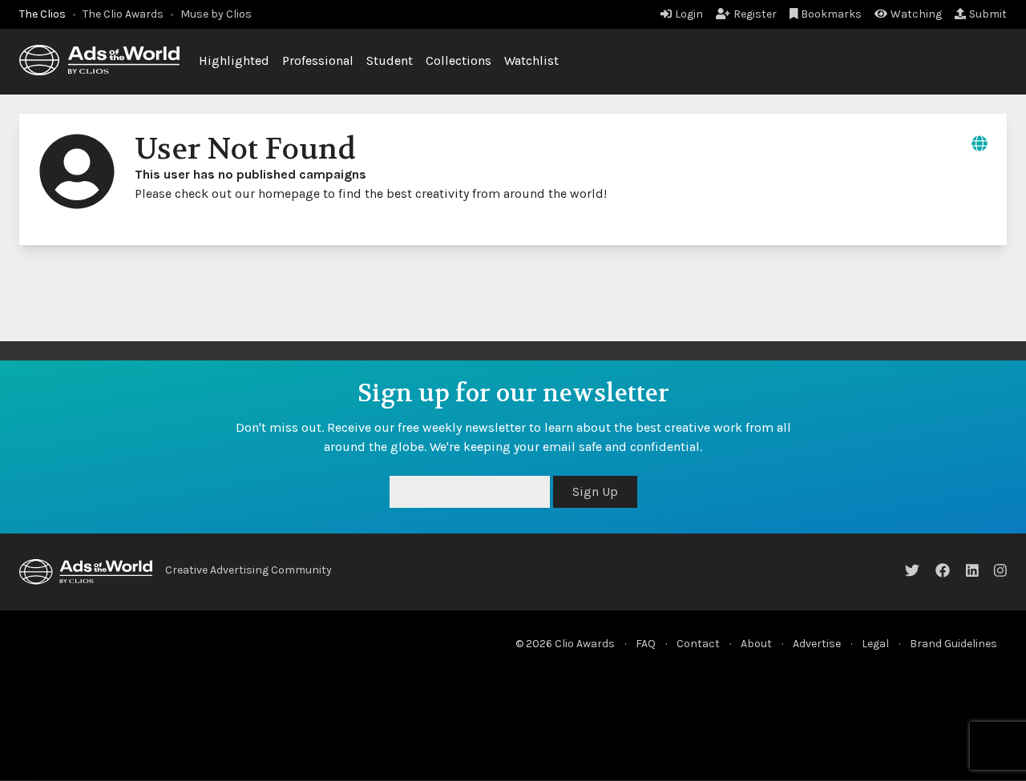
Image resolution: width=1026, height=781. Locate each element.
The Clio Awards (123, 14)
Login (689, 14)
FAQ (646, 643)
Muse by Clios (216, 14)
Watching (916, 14)
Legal (875, 643)
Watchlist (531, 60)
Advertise (817, 643)
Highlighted (234, 60)
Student (389, 60)
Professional (317, 60)
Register (755, 14)
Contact (698, 643)
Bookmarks (831, 14)
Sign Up (595, 491)
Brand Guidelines (953, 643)
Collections (458, 60)
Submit (988, 14)
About (756, 643)
